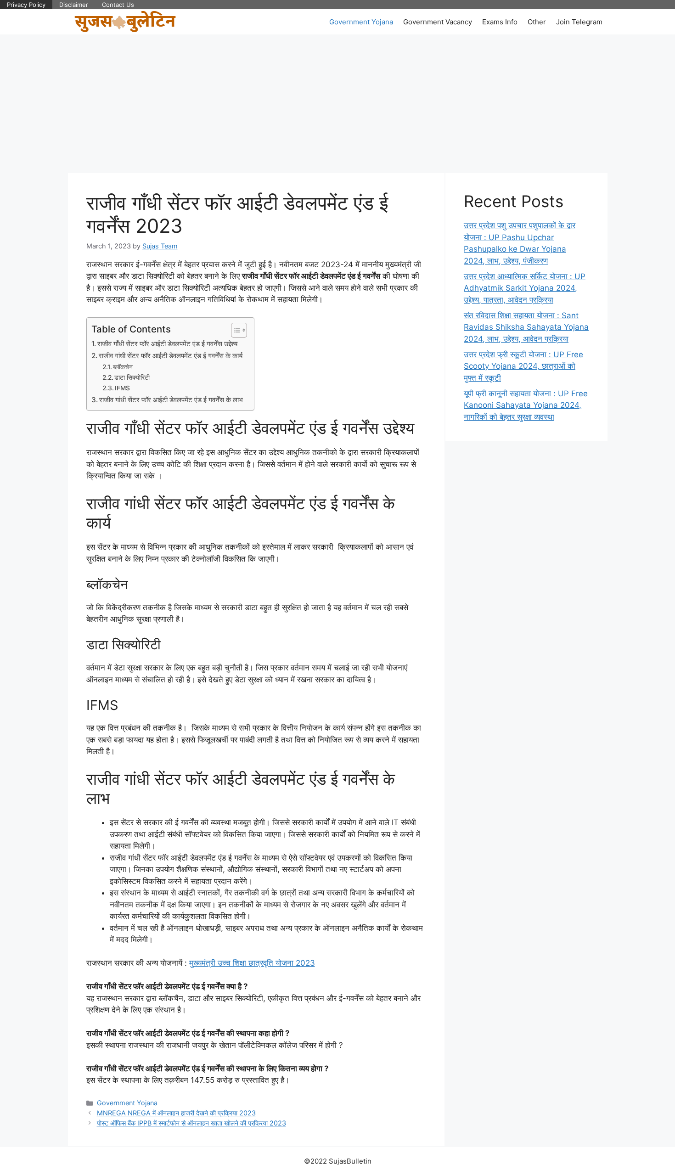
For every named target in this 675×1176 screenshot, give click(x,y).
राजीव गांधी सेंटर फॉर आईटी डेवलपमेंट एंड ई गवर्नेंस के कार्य (171, 355)
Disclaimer (73, 4)
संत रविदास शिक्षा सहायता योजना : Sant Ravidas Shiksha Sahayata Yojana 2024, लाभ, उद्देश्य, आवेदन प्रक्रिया (526, 327)
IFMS (123, 388)
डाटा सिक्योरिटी (133, 377)
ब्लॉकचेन (124, 367)
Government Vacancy (437, 21)
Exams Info (500, 21)
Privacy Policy (26, 4)
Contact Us (118, 4)
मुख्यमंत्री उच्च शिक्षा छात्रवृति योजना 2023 (252, 963)
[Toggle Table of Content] (234, 330)
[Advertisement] (337, 103)
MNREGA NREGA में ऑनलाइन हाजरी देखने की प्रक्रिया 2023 (176, 1113)
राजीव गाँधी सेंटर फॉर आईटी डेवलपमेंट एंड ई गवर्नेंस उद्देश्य (168, 343)
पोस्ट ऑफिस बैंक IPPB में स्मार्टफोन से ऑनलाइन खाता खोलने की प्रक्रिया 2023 (191, 1123)
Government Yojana (361, 21)
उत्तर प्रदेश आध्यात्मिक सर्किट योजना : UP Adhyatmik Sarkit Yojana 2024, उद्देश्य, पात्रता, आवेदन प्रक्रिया (524, 288)
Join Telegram (579, 21)
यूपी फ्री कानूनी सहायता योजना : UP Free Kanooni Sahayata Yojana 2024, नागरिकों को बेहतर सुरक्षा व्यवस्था (526, 405)
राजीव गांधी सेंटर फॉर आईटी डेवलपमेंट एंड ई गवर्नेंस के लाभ (172, 399)
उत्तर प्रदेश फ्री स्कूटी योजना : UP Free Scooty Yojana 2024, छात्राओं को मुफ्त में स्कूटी (523, 366)
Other (537, 21)
